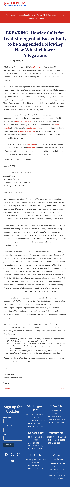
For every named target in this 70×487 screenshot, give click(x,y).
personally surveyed (23, 121)
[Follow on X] (12, 454)
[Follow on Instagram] (18, 454)
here (21, 159)
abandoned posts (33, 128)
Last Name (7, 426)
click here (40, 18)
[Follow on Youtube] (13, 460)
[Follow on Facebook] (6, 454)
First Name (7, 417)
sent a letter (36, 67)
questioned (31, 144)
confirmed (31, 148)
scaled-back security (26, 131)
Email (5, 434)
